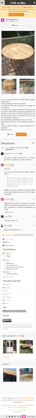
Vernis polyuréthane (12, 274)
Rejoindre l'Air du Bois (17, 14)
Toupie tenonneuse (12, 265)
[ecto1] (2, 216)
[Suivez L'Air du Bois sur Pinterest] (17, 416)
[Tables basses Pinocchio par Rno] (26, 375)
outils (6, 260)
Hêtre (8, 255)
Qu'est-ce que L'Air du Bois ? (9, 405)
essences (8, 253)
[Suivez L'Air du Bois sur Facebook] (6, 416)
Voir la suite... (6, 357)
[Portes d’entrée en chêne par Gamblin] (10, 346)
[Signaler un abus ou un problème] (34, 153)
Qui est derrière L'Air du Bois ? (26, 405)
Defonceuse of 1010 (12, 269)
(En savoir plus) (23, 11)
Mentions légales (31, 416)
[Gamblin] (2, 20)
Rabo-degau (10, 263)
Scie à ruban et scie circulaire (15, 267)
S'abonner (21, 134)
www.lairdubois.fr (18, 411)
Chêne (8, 257)
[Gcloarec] (2, 165)
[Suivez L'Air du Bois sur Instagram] (15, 416)
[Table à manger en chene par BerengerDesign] (10, 375)
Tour (8, 262)
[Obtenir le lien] (32, 153)
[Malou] (2, 225)
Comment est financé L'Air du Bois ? (18, 407)
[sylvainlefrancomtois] (2, 153)
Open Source (27, 7)
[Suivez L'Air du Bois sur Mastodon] (12, 416)
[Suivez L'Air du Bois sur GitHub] (20, 416)
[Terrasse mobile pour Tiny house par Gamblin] (26, 346)
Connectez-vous (9, 235)
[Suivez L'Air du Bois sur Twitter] (9, 416)
